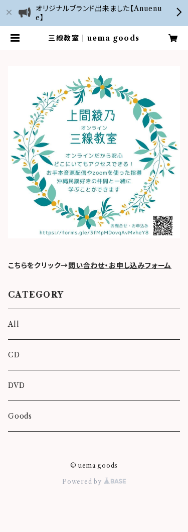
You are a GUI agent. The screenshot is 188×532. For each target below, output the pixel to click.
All (13, 324)
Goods (20, 416)
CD (14, 354)
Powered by (83, 481)
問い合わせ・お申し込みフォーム (119, 265)
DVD (16, 385)
